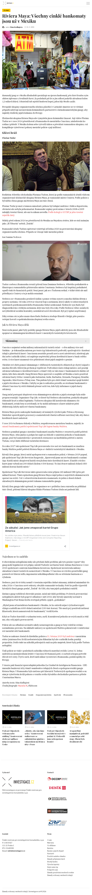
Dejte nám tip (52, 867)
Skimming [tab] (12, 341)
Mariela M (22, 685)
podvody (58, 695)
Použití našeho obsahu (56, 856)
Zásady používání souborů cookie (60, 872)
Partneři (50, 853)
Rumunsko (68, 695)
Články (6, 10)
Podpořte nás (52, 870)
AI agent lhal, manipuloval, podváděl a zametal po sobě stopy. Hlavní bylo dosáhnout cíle (79, 736)
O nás (49, 840)
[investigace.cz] (8, 3)
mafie (31, 695)
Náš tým (50, 843)
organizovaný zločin (44, 695)
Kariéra (50, 848)
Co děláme (51, 845)
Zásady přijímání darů (56, 859)
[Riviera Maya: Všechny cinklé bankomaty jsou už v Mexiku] (46, 60)
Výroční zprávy (53, 864)
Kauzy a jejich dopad (55, 851)
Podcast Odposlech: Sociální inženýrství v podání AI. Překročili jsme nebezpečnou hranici (56, 736)
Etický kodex (52, 862)
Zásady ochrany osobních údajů (60, 875)
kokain (23, 695)
